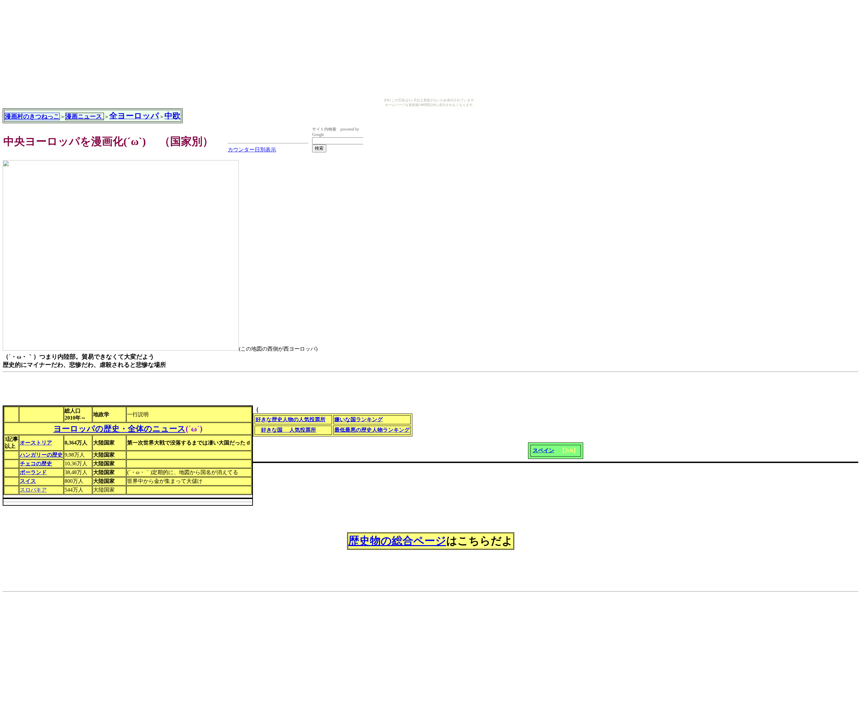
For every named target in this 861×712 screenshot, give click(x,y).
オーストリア (36, 443)
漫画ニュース (85, 116)
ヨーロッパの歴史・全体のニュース (119, 428)
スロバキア (33, 490)
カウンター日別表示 (252, 149)
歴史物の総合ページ (397, 541)
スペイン (543, 450)
